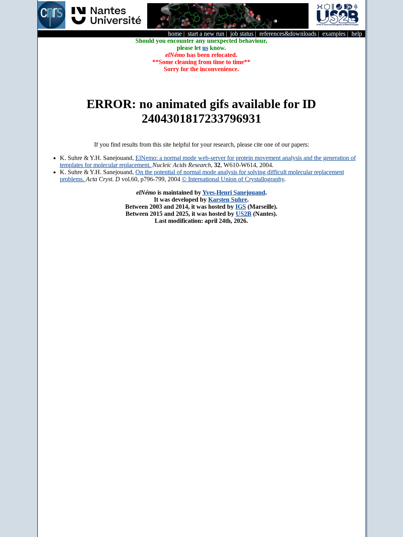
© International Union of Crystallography (233, 179)
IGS (240, 206)
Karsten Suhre (227, 199)
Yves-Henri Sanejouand (233, 192)
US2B (243, 213)
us (205, 47)
